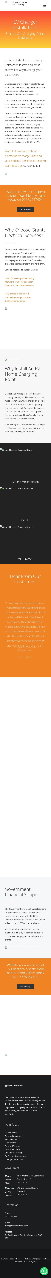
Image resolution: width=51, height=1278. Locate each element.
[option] (25, 619)
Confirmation (26, 825)
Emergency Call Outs (14, 1159)
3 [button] (28, 666)
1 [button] (22, 666)
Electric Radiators (12, 1149)
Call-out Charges (32, 1259)
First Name (27, 804)
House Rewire (11, 1139)
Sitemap (18, 1262)
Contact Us (11, 1205)
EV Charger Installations (15, 1156)
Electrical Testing (12, 1146)
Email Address (27, 815)
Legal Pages (45, 1259)
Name (27, 845)
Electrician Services (13, 1132)
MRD (35, 1262)
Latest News (12, 1167)
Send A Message (26, 209)
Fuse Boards (10, 1142)
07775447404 (31, 165)
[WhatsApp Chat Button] (44, 1271)
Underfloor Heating (13, 1152)
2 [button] (25, 666)
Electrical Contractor (14, 1136)
